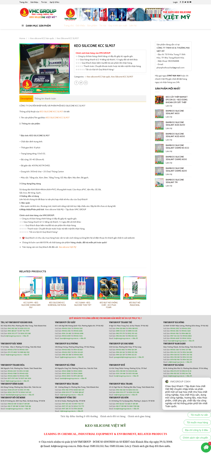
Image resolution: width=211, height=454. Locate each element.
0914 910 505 (174, 373)
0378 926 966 (175, 360)
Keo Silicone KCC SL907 (68, 38)
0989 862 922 (24, 352)
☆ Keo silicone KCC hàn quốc (41, 38)
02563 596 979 (13, 392)
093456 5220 (186, 331)
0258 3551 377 (13, 333)
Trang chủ (23, 2)
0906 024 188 (66, 355)
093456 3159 (24, 350)
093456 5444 (78, 336)
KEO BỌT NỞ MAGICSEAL (134, 303)
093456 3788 (24, 376)
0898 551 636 (121, 331)
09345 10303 (66, 373)
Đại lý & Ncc (54, 2)
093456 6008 (78, 333)
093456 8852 (187, 336)
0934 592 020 (175, 357)
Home (22, 38)
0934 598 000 (121, 371)
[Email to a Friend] (86, 83)
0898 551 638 (132, 331)
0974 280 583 (78, 376)
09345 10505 (66, 376)
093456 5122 (78, 328)
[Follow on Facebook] (180, 2)
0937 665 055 (67, 404)
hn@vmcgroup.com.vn (122, 338)
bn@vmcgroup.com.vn (14, 355)
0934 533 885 (24, 371)
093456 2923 (66, 352)
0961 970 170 (120, 333)
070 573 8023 (12, 352)
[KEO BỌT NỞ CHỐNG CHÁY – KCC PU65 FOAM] (108, 288)
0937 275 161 (66, 406)
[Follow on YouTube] (190, 2)
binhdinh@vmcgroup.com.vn (16, 395)
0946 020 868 (121, 328)
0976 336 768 (187, 355)
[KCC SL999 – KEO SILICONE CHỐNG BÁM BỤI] (30, 288)
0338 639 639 (13, 390)
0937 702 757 (79, 404)
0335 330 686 (120, 373)
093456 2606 (78, 331)
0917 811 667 (120, 404)
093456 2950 (186, 328)
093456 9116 (174, 333)
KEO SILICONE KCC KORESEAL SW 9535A (57, 303)
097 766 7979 (24, 331)
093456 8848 (12, 376)
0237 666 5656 (26, 378)
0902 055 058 (132, 352)
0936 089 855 (133, 328)
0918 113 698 (12, 404)
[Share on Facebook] (76, 83)
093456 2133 (12, 371)
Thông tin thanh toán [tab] (45, 98)
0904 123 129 (120, 355)
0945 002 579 (66, 390)
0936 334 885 (66, 333)
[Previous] (19, 293)
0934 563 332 (175, 352)
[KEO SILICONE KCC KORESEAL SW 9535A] (56, 288)
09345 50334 (186, 338)
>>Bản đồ (25, 336)
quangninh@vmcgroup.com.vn (125, 357)
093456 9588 (12, 373)
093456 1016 (174, 331)
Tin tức (44, 2)
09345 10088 (66, 371)
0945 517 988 (186, 350)
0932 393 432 (132, 333)
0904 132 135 (132, 355)
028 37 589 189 (24, 404)
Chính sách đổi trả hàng (112, 416)
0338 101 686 (132, 371)
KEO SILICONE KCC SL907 (51, 111)
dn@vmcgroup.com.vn (176, 376)
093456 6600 (174, 338)
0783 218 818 (78, 409)
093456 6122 (24, 373)
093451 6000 (66, 336)
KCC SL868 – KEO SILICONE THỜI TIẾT (82, 303)
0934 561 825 (78, 350)
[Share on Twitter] (81, 83)
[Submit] (189, 25)
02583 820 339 (79, 390)
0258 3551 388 (26, 333)
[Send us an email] (188, 2)
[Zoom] (22, 90)
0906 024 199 (132, 350)
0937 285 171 (66, 409)
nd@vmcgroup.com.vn (176, 362)
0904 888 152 (186, 333)
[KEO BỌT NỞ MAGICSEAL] (134, 288)
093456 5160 (174, 350)
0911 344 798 (186, 373)
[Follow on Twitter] (185, 2)
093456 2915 (174, 328)
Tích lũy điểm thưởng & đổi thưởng (79, 416)
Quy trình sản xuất (117, 25)
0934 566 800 (187, 352)
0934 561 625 (78, 352)
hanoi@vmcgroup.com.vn (69, 338)
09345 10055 (77, 371)
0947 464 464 (173, 75)
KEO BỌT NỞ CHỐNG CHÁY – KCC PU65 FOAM (109, 305)
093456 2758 (12, 350)
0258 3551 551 (25, 328)
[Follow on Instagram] (183, 2)
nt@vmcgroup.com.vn (13, 336)
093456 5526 (66, 328)
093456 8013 (78, 355)
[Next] (146, 293)
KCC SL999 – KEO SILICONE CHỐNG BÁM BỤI (30, 305)
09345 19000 (77, 373)
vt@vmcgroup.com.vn (68, 411)
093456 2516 (66, 331)
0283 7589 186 (26, 406)
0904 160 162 (120, 352)
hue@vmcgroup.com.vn (122, 376)
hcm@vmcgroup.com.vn (14, 409)
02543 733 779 (79, 406)
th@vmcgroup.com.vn (14, 381)
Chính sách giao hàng (139, 416)
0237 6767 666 (13, 378)
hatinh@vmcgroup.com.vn (69, 378)
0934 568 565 (175, 355)
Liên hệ (133, 25)
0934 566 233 (187, 360)
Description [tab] (26, 98)
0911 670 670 (175, 371)
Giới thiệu (34, 2)
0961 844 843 (120, 336)
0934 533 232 (187, 357)
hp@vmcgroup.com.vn (68, 357)
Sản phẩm (92, 25)
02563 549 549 (26, 392)
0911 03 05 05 (186, 371)
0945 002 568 (13, 328)
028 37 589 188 (13, 406)
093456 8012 (66, 350)
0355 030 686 (133, 373)
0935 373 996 (24, 390)
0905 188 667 (12, 331)
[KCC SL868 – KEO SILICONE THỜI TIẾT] (82, 288)
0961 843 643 (132, 336)
